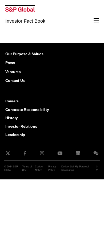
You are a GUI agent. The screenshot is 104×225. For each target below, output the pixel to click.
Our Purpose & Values (24, 54)
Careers (12, 101)
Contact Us (15, 80)
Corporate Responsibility (27, 109)
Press (10, 63)
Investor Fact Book (25, 21)
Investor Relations (21, 126)
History (11, 118)
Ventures (13, 72)
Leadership (15, 134)
